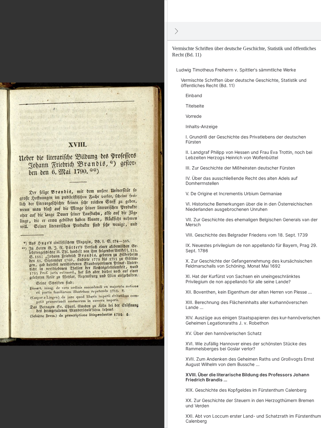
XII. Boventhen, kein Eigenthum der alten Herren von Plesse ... (249, 292)
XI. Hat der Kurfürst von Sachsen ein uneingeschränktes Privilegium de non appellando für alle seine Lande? (243, 279)
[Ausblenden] (176, 31)
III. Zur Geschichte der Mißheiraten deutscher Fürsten (240, 167)
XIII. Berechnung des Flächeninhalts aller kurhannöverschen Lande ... (247, 305)
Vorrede (194, 116)
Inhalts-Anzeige (202, 126)
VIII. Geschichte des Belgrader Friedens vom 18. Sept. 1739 (247, 234)
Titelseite (195, 105)
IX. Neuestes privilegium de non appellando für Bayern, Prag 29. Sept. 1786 (251, 248)
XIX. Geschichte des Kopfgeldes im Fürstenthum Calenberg (246, 390)
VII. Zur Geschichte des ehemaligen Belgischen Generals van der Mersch (252, 222)
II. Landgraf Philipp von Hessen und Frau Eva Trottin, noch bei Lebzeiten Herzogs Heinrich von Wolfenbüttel (249, 154)
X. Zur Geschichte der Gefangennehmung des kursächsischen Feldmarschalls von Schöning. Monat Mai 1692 (249, 263)
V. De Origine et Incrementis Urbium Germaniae (234, 193)
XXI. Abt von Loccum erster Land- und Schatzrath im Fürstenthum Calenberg (253, 418)
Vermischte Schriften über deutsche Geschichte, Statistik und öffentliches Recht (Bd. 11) (244, 82)
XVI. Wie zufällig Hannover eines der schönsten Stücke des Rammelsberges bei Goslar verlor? (246, 346)
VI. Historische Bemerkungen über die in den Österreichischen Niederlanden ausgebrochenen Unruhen (249, 206)
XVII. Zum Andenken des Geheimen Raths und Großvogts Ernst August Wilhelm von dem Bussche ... (250, 361)
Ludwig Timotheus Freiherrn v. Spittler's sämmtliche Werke (236, 69)
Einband (194, 95)
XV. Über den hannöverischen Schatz (224, 333)
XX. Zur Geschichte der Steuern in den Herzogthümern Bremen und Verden (250, 403)
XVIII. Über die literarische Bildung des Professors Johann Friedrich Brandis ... (247, 377)
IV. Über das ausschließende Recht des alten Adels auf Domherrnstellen (241, 180)
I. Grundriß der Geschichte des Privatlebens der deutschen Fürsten (246, 139)
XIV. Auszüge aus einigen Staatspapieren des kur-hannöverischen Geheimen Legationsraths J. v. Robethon (253, 320)
